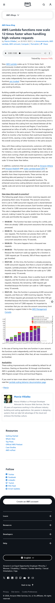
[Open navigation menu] (4, 5)
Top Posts (9, 442)
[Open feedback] (52, 301)
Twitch (11, 483)
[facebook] (8, 578)
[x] (4, 578)
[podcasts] (29, 578)
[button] (12, 15)
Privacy (6, 592)
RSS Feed (12, 486)
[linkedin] (12, 578)
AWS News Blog (8, 25)
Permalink (35, 44)
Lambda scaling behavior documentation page (27, 382)
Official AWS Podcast (14, 444)
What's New (10, 439)
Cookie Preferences (29, 592)
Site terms (15, 592)
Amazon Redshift (12, 168)
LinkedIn (11, 480)
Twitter (11, 474)
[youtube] (25, 578)
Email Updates (14, 489)
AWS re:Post (10, 450)
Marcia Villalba (10, 41)
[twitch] (20, 578)
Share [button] (45, 44)
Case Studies (11, 447)
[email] (33, 578)
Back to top (26, 585)
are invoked (14, 81)
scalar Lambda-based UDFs (34, 168)
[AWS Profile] (50, 4)
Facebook (12, 477)
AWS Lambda (11, 64)
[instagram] (16, 578)
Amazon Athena (46, 166)
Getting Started (12, 436)
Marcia (6, 387)
